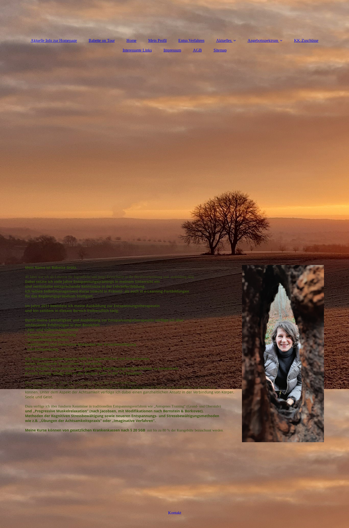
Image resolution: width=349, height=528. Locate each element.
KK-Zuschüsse (306, 40)
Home (131, 40)
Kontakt (174, 513)
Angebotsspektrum (263, 40)
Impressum (172, 50)
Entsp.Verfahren (191, 40)
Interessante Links (137, 50)
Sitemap (220, 50)
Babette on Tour (102, 40)
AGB (197, 50)
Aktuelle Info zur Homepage (54, 40)
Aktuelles (223, 40)
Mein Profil (157, 40)
